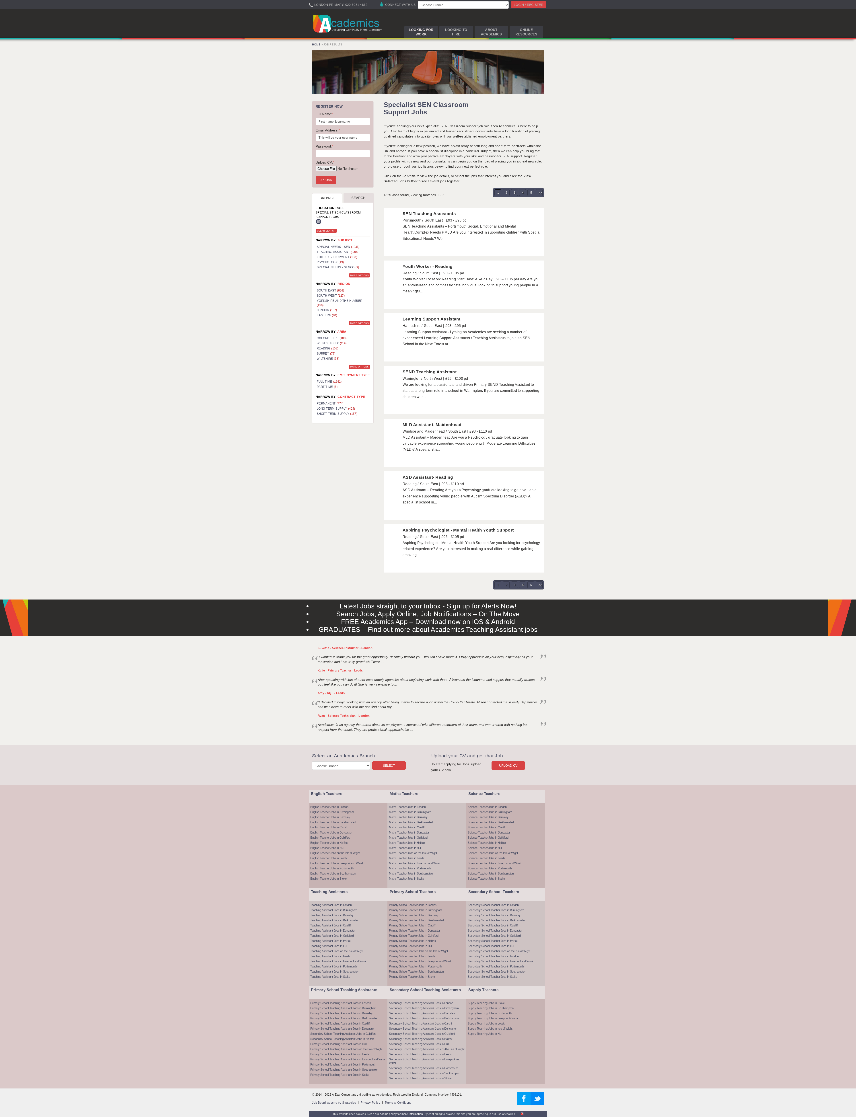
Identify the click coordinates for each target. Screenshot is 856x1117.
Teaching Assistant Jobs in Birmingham (333, 910)
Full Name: (324, 114)
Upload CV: (325, 162)
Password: (324, 146)
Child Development (337, 257)
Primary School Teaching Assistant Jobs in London (340, 1003)
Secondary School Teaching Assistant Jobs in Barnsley (422, 1013)
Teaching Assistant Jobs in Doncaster (332, 930)
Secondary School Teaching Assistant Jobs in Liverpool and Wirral (424, 1061)
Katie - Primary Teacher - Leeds (340, 670)
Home (316, 44)
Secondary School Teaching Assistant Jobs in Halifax (342, 1039)
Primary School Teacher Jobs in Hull (410, 946)
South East (330, 290)
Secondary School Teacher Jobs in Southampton (497, 971)
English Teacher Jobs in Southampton (333, 873)
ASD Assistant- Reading (428, 477)
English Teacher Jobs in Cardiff (328, 827)
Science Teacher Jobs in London (487, 807)
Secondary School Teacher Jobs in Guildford (494, 935)
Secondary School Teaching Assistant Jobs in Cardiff (420, 1023)
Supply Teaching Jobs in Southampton (491, 1008)
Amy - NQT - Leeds (331, 693)
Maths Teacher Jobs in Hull (405, 848)
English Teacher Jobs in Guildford (330, 837)
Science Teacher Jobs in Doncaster (489, 832)
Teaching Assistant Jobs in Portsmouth (333, 966)
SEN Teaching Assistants (429, 213)
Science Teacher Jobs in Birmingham (490, 812)
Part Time (327, 386)
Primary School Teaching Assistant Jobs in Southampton (344, 1069)
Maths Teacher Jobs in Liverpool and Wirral (414, 863)
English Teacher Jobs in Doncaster (331, 832)
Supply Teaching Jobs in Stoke (486, 1003)
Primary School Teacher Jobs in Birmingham (415, 910)
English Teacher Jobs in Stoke (328, 878)
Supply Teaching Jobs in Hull (485, 1033)
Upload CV (508, 765)
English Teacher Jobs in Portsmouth (331, 868)
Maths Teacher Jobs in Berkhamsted (411, 822)
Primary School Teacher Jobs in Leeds (412, 956)
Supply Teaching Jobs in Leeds (486, 1023)
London (327, 310)
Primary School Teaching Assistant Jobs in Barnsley (341, 1013)
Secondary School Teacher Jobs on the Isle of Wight (499, 951)
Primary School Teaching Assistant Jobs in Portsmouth (343, 1064)
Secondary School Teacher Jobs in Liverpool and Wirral (500, 961)
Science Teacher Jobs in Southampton (491, 873)
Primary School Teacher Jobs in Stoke (412, 976)
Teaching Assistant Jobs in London (331, 905)
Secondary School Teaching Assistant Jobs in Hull (419, 1044)
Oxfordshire (331, 338)
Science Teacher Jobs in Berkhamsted (491, 822)
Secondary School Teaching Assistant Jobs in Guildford (343, 1033)
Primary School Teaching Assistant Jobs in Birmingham (343, 1008)
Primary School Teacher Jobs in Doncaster (414, 930)
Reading (327, 348)
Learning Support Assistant (432, 319)
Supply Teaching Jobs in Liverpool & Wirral (493, 1018)
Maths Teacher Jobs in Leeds (406, 858)
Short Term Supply (337, 413)
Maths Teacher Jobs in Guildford (408, 837)
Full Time (329, 381)
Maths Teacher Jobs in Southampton (411, 873)
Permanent (330, 403)
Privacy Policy (370, 1102)
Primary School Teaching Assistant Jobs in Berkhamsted (344, 1018)
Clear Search (326, 231)
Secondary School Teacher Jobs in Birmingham (496, 910)
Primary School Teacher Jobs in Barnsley (413, 915)
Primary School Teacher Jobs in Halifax (412, 940)
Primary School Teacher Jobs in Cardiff (412, 925)
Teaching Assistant (337, 252)
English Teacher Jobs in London (329, 807)
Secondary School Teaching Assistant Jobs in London (421, 1003)
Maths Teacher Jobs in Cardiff (407, 827)
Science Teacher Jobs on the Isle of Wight (493, 853)
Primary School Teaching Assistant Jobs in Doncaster (342, 1028)
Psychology (330, 262)
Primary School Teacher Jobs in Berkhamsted (416, 920)
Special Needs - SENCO (338, 267)
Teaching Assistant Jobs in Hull (329, 946)
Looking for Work (421, 32)
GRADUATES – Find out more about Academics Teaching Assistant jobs (428, 629)
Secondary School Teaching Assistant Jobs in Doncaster (423, 1028)
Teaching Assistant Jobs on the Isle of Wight (336, 951)
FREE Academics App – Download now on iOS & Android (428, 621)
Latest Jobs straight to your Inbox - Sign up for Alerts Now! (428, 606)
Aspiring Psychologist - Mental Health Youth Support (458, 530)
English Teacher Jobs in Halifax (329, 842)
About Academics (491, 32)
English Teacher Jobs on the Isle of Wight (335, 853)
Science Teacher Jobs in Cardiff (487, 827)
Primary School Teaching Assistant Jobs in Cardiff (340, 1023)
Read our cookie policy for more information (395, 1114)
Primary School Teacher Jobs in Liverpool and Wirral (420, 961)
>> (540, 192)
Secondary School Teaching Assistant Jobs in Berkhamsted (424, 1018)
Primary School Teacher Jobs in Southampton (416, 971)
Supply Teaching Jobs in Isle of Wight (490, 1028)
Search (358, 198)
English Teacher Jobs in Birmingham (332, 812)
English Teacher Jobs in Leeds (328, 858)
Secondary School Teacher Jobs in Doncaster (495, 930)
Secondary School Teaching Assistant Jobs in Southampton (424, 1073)
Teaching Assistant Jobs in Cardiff (330, 925)
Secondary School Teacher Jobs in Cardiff (493, 925)
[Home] (348, 23)
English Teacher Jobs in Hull (327, 848)
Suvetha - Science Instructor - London (345, 648)
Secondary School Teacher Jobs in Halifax (493, 940)
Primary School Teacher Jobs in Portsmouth (415, 966)
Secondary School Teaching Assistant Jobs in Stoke (420, 1078)
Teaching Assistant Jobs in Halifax (330, 940)
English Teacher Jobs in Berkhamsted (333, 822)
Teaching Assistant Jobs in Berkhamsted (334, 920)
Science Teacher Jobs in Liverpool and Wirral (494, 863)
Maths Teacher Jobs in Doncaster (409, 832)
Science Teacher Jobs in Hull (485, 848)
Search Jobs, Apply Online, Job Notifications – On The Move (428, 614)
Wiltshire (328, 358)
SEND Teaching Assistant (430, 372)
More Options (359, 275)
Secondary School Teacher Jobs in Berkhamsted (497, 920)
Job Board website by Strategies (334, 1102)
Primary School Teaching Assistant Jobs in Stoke (339, 1074)
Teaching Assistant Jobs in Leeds (330, 956)
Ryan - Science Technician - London (344, 715)
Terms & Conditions (398, 1102)
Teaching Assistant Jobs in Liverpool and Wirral (338, 961)
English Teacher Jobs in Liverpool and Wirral (336, 863)
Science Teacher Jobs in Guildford (488, 837)
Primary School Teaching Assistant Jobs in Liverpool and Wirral (347, 1059)
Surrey (326, 353)
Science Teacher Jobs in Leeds (486, 858)
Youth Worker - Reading (428, 266)
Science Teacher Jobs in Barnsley (488, 817)
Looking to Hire (456, 32)
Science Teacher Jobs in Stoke (486, 878)
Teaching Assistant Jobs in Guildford (332, 935)
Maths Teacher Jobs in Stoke (406, 878)
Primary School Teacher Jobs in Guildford (413, 935)
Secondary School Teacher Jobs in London (493, 905)
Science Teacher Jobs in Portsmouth (490, 868)
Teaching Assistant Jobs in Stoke (330, 976)
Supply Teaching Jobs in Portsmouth (489, 1013)
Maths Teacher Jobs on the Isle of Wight (413, 853)
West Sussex (331, 343)
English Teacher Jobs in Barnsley (330, 817)
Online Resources (526, 32)
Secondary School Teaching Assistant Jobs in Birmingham (424, 1008)
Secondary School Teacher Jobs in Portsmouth (496, 966)
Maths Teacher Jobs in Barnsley (408, 817)
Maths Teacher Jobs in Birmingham (410, 812)
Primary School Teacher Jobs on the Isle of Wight (418, 951)
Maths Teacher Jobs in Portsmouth (410, 868)
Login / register (528, 4)
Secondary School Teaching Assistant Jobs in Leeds (420, 1054)
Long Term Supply (336, 408)
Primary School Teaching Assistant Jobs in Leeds (339, 1054)
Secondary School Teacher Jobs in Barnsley (494, 915)
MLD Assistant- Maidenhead (432, 424)
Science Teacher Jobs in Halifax (487, 842)
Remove (318, 221)
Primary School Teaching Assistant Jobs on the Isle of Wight (346, 1049)
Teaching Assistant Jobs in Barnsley (332, 915)
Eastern (327, 315)
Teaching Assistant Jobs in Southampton (334, 971)
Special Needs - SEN (338, 246)
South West (331, 295)
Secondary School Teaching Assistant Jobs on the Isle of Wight (427, 1049)
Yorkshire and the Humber (339, 303)
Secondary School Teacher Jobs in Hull (491, 946)
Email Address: (328, 130)
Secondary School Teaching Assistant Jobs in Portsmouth (423, 1068)
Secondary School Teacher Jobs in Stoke (492, 976)
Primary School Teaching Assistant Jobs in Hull (338, 1044)
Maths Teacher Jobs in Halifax (407, 842)
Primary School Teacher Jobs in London (412, 905)
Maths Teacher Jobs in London (407, 807)
